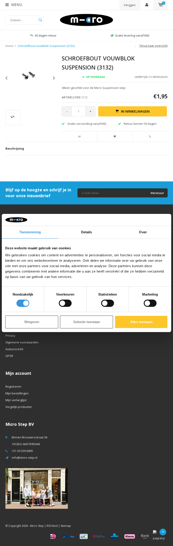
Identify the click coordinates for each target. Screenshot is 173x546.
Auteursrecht (14, 349)
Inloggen (130, 5)
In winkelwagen (135, 111)
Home (9, 46)
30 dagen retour (46, 35)
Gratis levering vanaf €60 (132, 35)
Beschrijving (14, 148)
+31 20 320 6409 (22, 451)
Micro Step (37, 526)
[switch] (65, 303)
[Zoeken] (40, 20)
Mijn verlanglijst (16, 400)
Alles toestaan (141, 322)
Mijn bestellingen (17, 393)
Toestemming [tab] (30, 232)
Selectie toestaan (86, 322)
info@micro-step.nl (24, 458)
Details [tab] (86, 232)
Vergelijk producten (18, 407)
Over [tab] (143, 232)
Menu (16, 4)
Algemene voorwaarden (22, 342)
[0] (160, 5)
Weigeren (31, 322)
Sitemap (66, 526)
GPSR (9, 356)
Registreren (13, 386)
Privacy (10, 335)
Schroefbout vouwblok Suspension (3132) (46, 46)
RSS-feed (52, 526)
